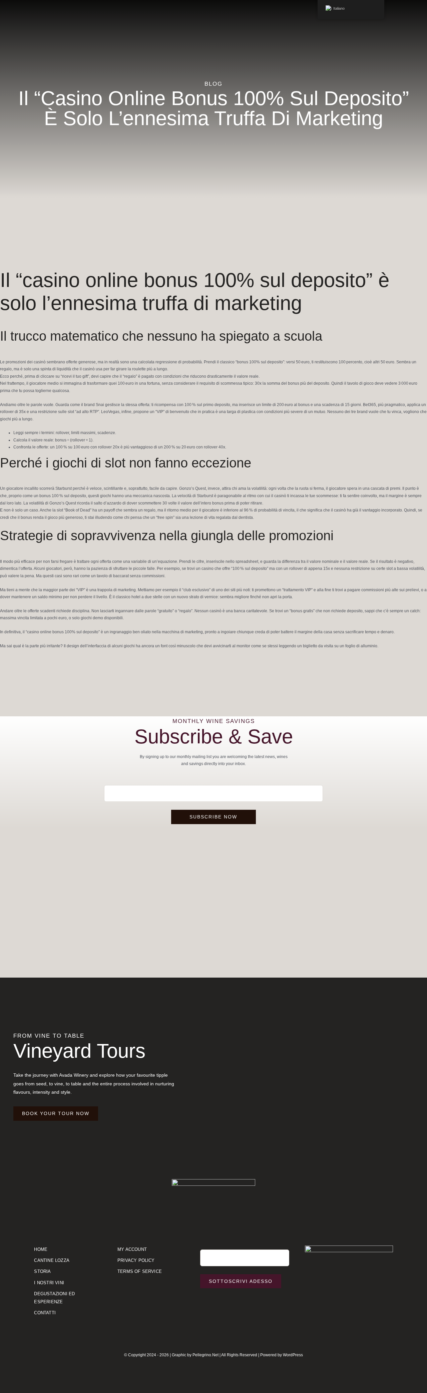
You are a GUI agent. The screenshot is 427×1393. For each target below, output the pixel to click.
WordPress (293, 1355)
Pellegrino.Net (205, 1355)
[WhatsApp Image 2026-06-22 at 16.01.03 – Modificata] (349, 1247)
